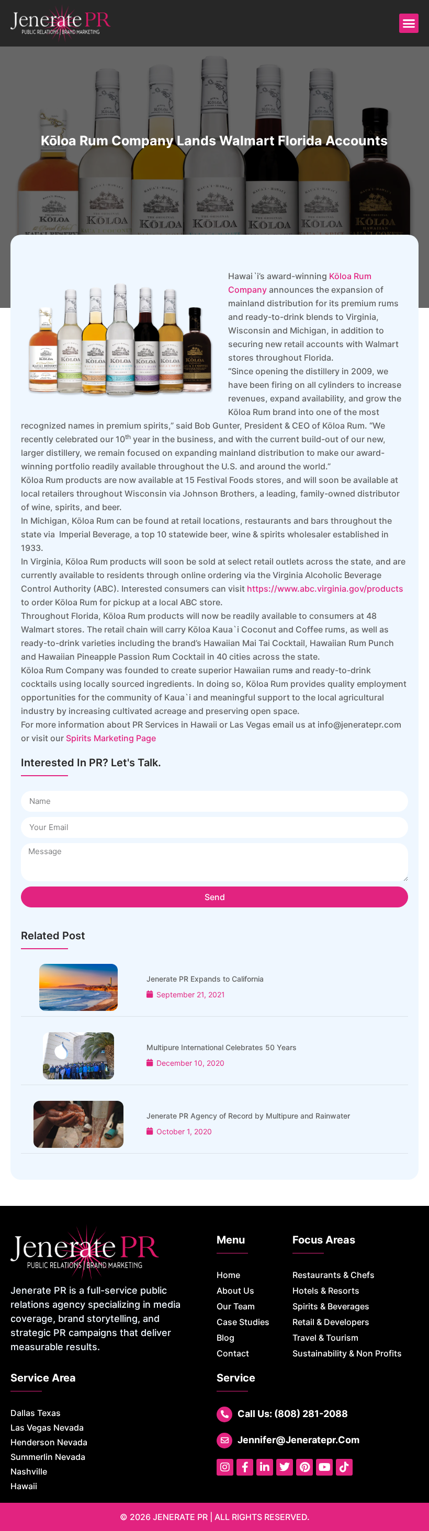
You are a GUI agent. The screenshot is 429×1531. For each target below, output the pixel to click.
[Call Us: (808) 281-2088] (224, 1414)
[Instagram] (225, 1467)
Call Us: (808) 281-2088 (293, 1413)
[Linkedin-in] (264, 1467)
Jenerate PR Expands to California (205, 978)
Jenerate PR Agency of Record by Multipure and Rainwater (248, 1115)
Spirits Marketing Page (111, 738)
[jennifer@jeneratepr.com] (224, 1440)
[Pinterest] (304, 1467)
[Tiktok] (344, 1467)
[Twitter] (284, 1467)
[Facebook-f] (244, 1467)
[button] (409, 23)
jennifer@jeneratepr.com (298, 1439)
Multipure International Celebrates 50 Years (221, 1047)
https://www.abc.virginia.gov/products (325, 588)
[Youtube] (324, 1467)
